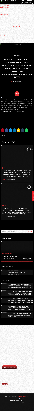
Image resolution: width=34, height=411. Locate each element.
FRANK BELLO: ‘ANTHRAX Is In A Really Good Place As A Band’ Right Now (19, 315)
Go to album (4, 36)
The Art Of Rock (9, 256)
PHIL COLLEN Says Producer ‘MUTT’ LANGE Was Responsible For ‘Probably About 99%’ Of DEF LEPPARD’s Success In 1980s (20, 287)
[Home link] (9, 2)
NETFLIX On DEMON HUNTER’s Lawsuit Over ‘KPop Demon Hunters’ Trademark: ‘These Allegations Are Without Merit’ (19, 309)
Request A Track (33, 196)
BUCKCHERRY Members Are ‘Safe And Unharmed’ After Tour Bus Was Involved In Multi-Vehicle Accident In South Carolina (20, 294)
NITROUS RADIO (22, 397)
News (17, 55)
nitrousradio (14, 124)
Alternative (7, 253)
